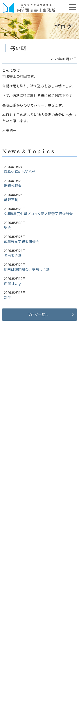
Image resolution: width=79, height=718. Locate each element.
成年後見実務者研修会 (21, 241)
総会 (7, 227)
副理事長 (11, 199)
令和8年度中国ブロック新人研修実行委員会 (38, 213)
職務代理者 (13, 185)
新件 (7, 297)
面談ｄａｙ (13, 283)
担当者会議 (13, 255)
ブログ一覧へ (37, 314)
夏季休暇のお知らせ (20, 171)
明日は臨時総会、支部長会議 (27, 269)
